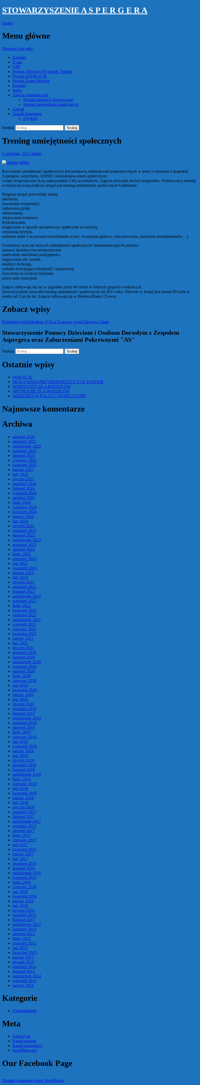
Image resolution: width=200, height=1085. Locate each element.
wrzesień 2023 (24, 544)
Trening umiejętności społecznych (51, 104)
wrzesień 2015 (24, 929)
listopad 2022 (23, 591)
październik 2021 (26, 619)
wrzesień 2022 (24, 601)
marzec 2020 (23, 694)
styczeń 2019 (23, 760)
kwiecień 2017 (24, 849)
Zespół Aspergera (26, 113)
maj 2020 (20, 685)
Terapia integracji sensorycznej (48, 99)
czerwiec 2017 (24, 840)
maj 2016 (20, 891)
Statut (17, 90)
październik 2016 (26, 873)
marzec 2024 (23, 516)
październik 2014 (26, 976)
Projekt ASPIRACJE (29, 76)
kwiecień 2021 (24, 633)
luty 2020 (20, 699)
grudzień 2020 (24, 652)
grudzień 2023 (24, 530)
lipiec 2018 (21, 779)
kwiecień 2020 (24, 690)
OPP (16, 67)
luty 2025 (20, 474)
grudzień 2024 (24, 483)
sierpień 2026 (23, 437)
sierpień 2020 (23, 671)
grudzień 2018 (24, 765)
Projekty (19, 85)
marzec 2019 (23, 751)
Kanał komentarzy (27, 1045)
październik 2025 (26, 446)
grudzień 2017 (24, 812)
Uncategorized (24, 1010)
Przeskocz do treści (18, 48)
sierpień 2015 (23, 934)
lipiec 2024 (21, 502)
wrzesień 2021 (24, 624)
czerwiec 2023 (24, 558)
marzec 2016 (23, 901)
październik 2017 (26, 821)
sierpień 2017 (23, 830)
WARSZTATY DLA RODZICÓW (41, 386)
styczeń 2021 (23, 648)
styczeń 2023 (23, 582)
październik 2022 (26, 596)
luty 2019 (20, 755)
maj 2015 (20, 948)
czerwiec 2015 (24, 943)
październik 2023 (26, 540)
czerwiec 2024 (24, 507)
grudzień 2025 (24, 441)
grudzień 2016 (24, 863)
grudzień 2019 (24, 708)
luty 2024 (20, 521)
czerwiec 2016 (24, 887)
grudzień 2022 (24, 587)
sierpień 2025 (23, 455)
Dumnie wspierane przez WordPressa (33, 1080)
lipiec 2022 (21, 605)
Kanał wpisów (24, 1041)
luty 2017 (20, 859)
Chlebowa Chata (83, 322)
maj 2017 (20, 844)
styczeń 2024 (23, 526)
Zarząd (18, 109)
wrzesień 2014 (24, 980)
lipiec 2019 (21, 732)
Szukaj (7, 23)
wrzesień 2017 (24, 826)
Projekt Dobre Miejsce (30, 81)
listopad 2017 (23, 816)
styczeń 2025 (23, 479)
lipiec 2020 (21, 676)
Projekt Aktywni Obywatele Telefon (42, 71)
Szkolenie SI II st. (29, 322)
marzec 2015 (23, 957)
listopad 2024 (23, 488)
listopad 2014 (23, 971)
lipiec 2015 (21, 938)
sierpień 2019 (23, 727)
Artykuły (30, 118)
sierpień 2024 (23, 497)
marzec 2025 (23, 469)
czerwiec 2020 (24, 680)
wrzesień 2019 (24, 723)
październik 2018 (26, 774)
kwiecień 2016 (24, 896)
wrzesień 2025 (24, 451)
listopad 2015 (23, 919)
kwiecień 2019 (24, 746)
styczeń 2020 (23, 704)
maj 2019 (20, 741)
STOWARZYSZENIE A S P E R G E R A (74, 10)
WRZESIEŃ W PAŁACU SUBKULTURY (49, 396)
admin (36, 153)
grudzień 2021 (24, 615)
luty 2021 (20, 643)
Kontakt (19, 57)
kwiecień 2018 (24, 793)
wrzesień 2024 (24, 493)
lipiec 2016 (21, 882)
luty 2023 (20, 577)
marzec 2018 (23, 798)
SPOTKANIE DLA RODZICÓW (41, 391)
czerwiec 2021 (24, 629)
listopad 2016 (23, 868)
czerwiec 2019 (24, 737)
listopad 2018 (23, 769)
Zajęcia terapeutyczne (30, 95)
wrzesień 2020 (24, 666)
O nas (17, 62)
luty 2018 (20, 802)
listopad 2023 (23, 535)
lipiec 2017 (21, 835)
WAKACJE (22, 377)
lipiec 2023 (21, 554)
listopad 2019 (23, 713)
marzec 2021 (23, 638)
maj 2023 (20, 563)
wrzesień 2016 (24, 877)
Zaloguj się (21, 1036)
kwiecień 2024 (24, 512)
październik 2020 (26, 662)
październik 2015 (26, 924)
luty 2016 (20, 905)
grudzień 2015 (24, 915)
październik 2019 (26, 718)
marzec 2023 (23, 573)
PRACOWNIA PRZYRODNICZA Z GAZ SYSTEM (57, 382)
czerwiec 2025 (24, 460)
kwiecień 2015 (24, 952)
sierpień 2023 (23, 549)
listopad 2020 (23, 657)
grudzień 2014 (24, 966)
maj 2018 (20, 788)
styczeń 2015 (23, 962)
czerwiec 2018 (24, 784)
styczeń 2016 (23, 910)
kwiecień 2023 (24, 568)
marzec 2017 (23, 854)
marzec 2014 (23, 985)
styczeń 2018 (23, 807)
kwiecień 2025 (24, 465)
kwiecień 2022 (24, 610)
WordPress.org (24, 1050)
